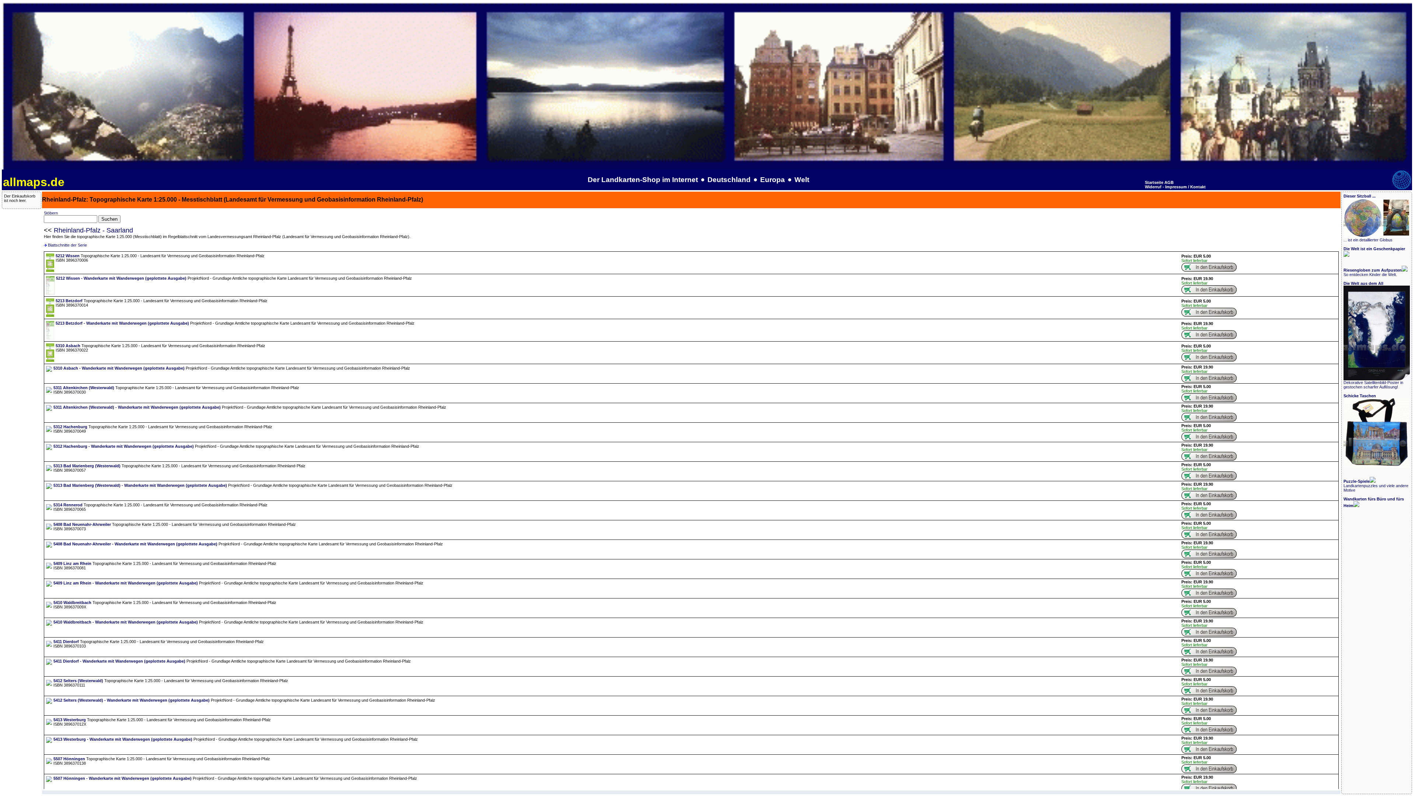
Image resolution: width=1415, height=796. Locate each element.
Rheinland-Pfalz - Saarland (93, 230)
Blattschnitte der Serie (67, 245)
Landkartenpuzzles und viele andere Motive (1376, 485)
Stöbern (51, 213)
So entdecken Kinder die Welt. (1373, 272)
